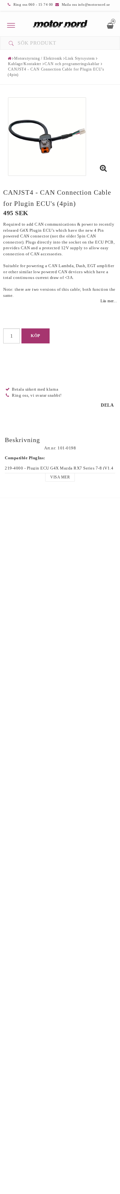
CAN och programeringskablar (71, 64)
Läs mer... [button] (108, 301)
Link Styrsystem (80, 58)
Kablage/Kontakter (24, 64)
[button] (103, 169)
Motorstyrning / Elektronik (38, 58)
